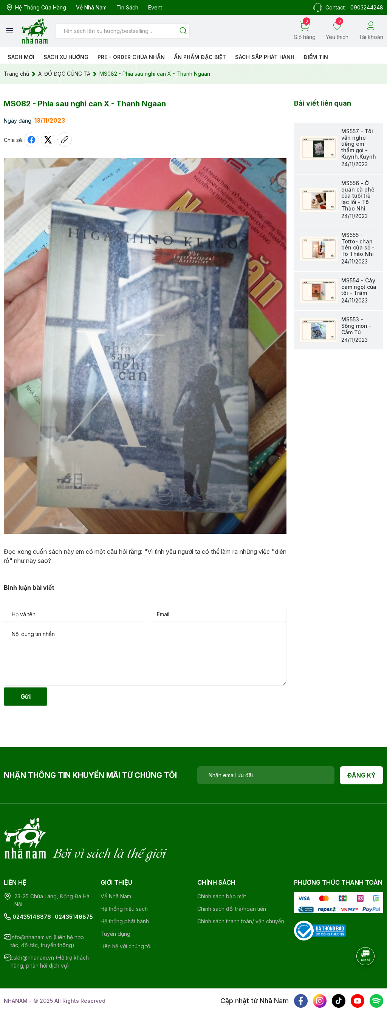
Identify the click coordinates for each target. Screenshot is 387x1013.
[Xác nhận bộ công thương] (320, 930)
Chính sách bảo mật (221, 896)
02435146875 (74, 916)
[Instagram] (320, 1001)
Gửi (25, 696)
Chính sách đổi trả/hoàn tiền (231, 908)
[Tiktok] (338, 1001)
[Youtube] (357, 1001)
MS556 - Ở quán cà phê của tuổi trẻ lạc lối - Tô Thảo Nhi (358, 196)
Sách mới (21, 57)
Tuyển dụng (115, 933)
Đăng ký (361, 775)
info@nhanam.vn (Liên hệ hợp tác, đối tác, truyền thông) (47, 941)
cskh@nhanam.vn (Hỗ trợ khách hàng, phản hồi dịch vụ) (50, 961)
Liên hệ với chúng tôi (126, 946)
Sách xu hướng (65, 57)
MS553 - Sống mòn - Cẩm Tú (356, 325)
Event (155, 7)
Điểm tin (315, 57)
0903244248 (366, 7)
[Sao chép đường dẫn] (64, 139)
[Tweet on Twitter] (48, 139)
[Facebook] (301, 1001)
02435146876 (31, 916)
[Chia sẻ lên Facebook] (31, 139)
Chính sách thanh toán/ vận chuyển (240, 921)
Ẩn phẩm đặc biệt (200, 57)
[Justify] (183, 31)
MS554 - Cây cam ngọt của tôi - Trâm (358, 286)
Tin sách (127, 7)
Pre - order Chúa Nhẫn (131, 57)
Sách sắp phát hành (264, 57)
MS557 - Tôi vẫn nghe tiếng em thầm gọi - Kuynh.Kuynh (358, 144)
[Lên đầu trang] (366, 977)
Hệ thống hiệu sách (124, 908)
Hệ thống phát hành (125, 921)
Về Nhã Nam (91, 7)
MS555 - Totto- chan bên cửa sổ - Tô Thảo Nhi (358, 244)
